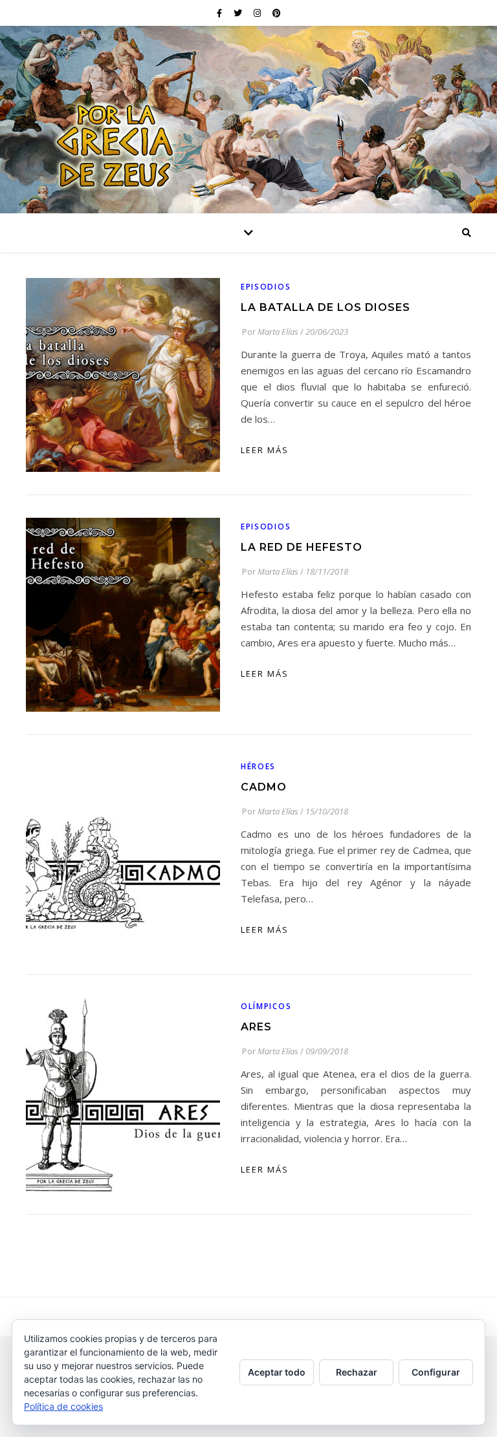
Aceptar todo (276, 1372)
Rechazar (356, 1372)
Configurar (436, 1372)
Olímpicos (266, 1006)
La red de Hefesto (301, 547)
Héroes (258, 766)
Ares (256, 1027)
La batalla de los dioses (325, 307)
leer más (265, 450)
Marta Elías (278, 331)
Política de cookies (63, 1406)
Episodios (266, 286)
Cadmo (264, 787)
